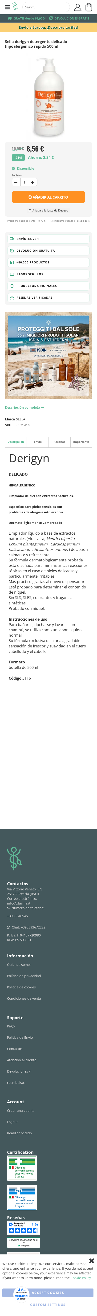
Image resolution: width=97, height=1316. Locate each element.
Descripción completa (24, 407)
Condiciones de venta (24, 998)
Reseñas (59, 442)
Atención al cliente (21, 1060)
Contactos (15, 1048)
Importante (81, 442)
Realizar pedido (19, 1133)
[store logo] (15, 7)
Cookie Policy (81, 1278)
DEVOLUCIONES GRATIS (71, 18)
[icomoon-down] (33, 182)
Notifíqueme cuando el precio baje (70, 220)
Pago (11, 1026)
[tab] (16, 442)
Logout (12, 1122)
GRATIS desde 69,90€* (30, 18)
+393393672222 (33, 927)
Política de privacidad (24, 976)
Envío (38, 442)
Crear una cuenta (21, 1110)
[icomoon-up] (16, 182)
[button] (48, 239)
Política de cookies (21, 987)
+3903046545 (17, 916)
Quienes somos (19, 964)
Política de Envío (20, 1037)
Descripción (16, 442)
